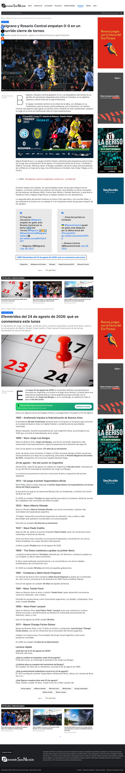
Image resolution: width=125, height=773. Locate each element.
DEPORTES (80, 5)
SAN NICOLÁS (38, 5)
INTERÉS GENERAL (69, 5)
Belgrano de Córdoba (39, 264)
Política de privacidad (88, 770)
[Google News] (51, 270)
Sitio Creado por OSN (35, 770)
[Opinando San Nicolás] (14, 6)
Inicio (3, 18)
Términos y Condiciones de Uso (114, 770)
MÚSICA (88, 5)
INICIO (30, 5)
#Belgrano (36, 220)
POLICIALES (58, 5)
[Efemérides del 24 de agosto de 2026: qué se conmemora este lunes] (15, 289)
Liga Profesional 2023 (67, 264)
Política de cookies (100, 770)
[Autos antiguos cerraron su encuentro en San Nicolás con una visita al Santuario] (78, 289)
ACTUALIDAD (48, 5)
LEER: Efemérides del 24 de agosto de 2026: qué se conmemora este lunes (51, 257)
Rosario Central (83, 264)
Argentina (24, 264)
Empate (52, 264)
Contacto (79, 770)
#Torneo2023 (68, 233)
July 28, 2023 (27, 248)
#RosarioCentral (28, 233)
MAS (94, 5)
